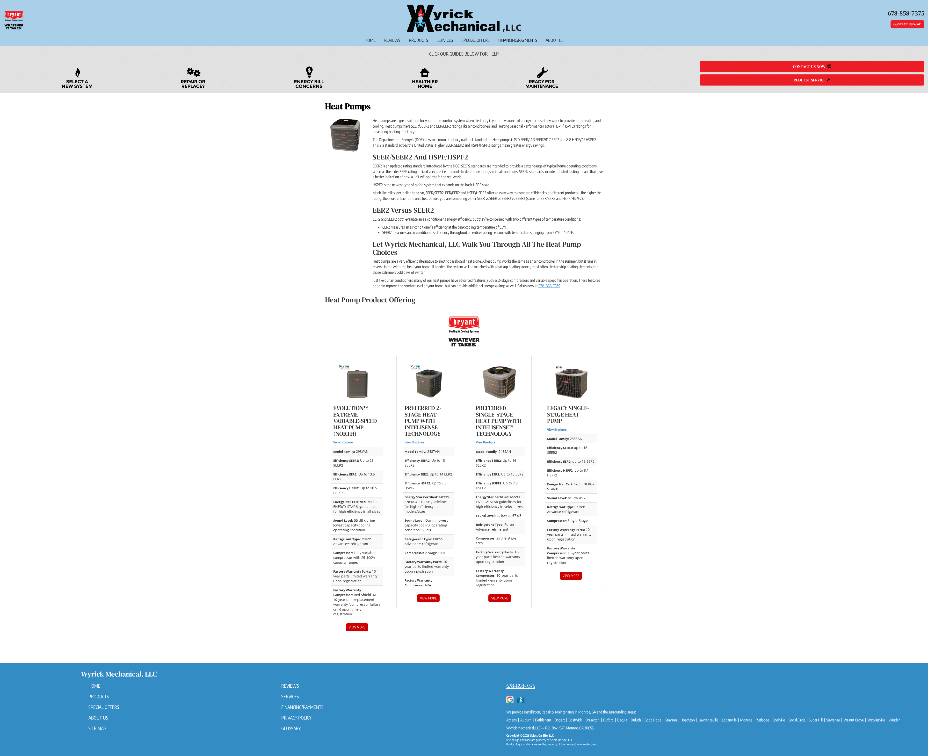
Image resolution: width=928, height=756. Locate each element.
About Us (555, 40)
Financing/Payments (517, 40)
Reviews (392, 40)
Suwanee (833, 720)
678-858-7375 (549, 285)
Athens (511, 720)
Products (418, 40)
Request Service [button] (810, 80)
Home (370, 40)
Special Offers (476, 40)
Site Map (97, 728)
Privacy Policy (296, 717)
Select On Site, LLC (542, 735)
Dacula (622, 720)
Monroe (746, 720)
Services (445, 40)
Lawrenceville (708, 720)
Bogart (560, 720)
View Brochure (343, 442)
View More (357, 627)
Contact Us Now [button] (907, 24)
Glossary (291, 728)
